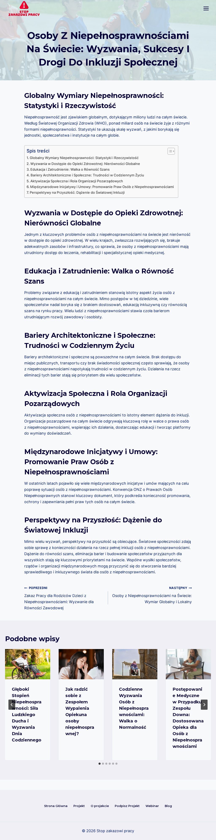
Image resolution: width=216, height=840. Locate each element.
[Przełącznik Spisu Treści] (169, 151)
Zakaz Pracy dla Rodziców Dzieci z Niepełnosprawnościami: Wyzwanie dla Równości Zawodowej (59, 598)
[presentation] (27, 664)
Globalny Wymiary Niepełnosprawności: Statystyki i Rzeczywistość (84, 158)
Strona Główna (56, 806)
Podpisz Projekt (127, 806)
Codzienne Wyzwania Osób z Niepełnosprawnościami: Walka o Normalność (134, 708)
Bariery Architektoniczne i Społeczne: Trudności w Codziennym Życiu (87, 175)
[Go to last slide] (11, 705)
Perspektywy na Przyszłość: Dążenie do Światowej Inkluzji (77, 192)
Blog (168, 806)
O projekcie (100, 806)
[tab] (100, 764)
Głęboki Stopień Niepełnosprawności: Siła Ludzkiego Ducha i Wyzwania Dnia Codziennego (27, 715)
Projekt (79, 806)
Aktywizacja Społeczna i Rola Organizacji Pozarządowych (76, 181)
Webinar (152, 806)
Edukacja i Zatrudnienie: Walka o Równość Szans (70, 169)
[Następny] (204, 705)
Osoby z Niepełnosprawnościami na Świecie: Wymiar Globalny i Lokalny (152, 595)
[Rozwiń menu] (206, 8)
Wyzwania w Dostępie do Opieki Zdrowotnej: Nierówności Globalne (85, 164)
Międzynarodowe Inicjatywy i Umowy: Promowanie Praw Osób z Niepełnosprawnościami (102, 187)
